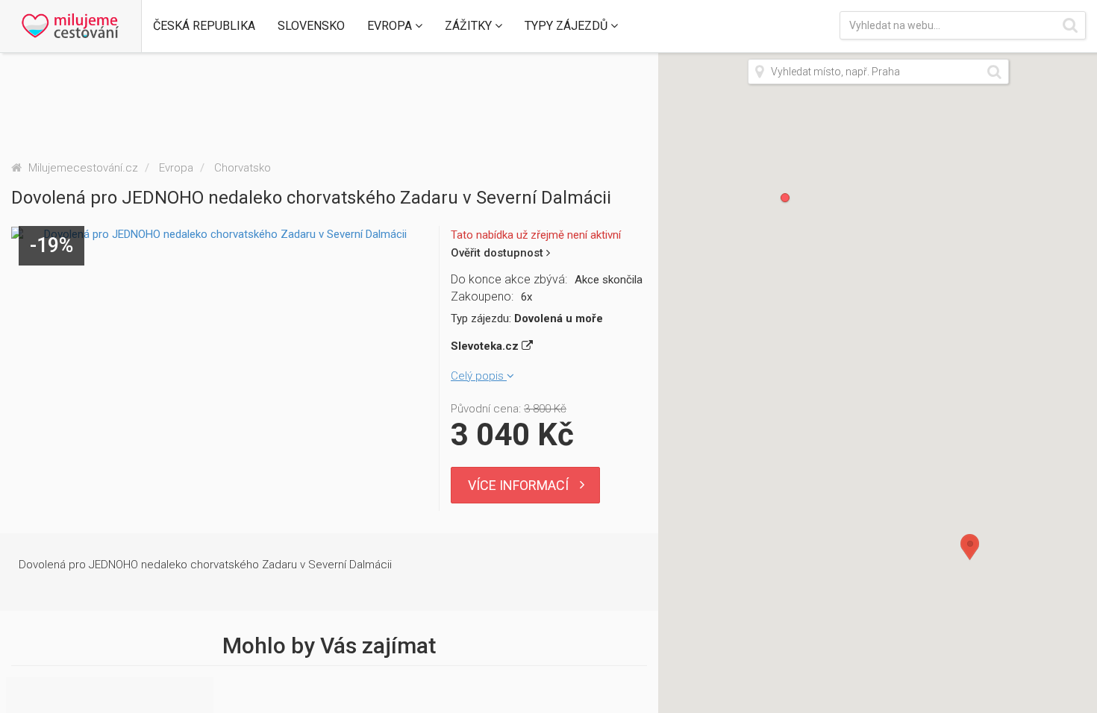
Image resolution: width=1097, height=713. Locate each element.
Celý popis (479, 376)
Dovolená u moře (558, 318)
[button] (204, 26)
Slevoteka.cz (486, 346)
